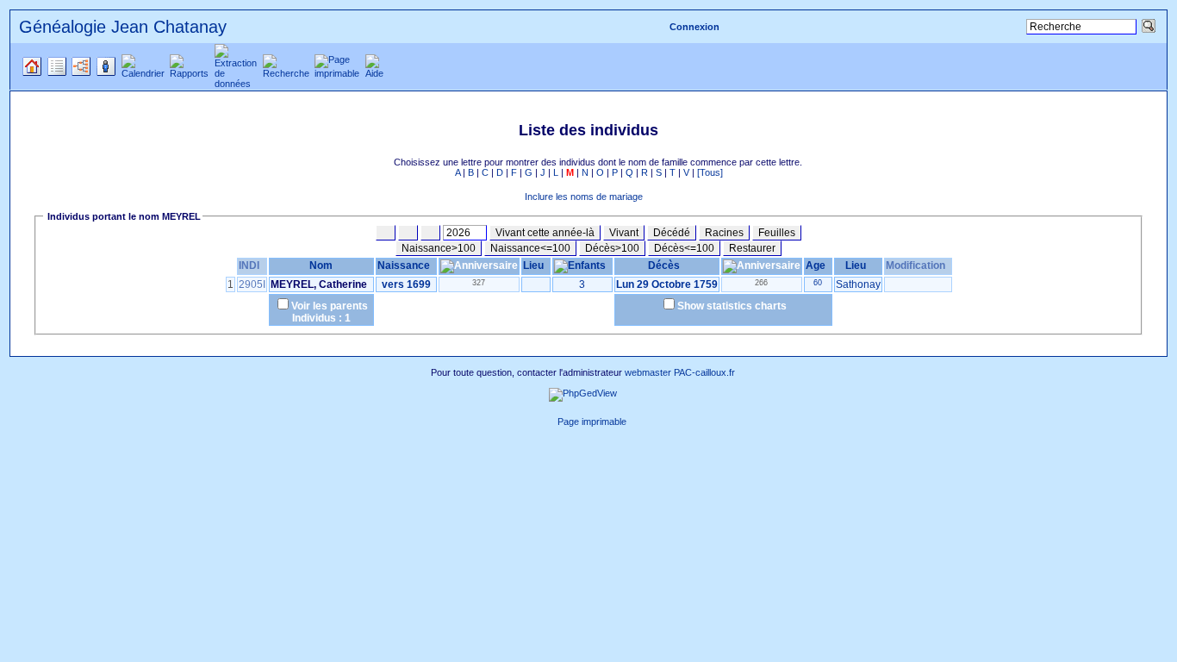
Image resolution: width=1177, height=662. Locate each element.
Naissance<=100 (530, 248)
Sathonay (858, 284)
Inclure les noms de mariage (584, 196)
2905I (252, 284)
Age (815, 265)
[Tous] (710, 172)
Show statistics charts (732, 306)
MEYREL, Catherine (319, 284)
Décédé (671, 233)
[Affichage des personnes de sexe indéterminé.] (430, 232)
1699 (419, 284)
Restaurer (752, 248)
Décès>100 (612, 248)
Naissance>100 (439, 248)
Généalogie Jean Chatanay (123, 26)
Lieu (533, 265)
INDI (249, 265)
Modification (915, 265)
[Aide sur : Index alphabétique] (384, 162)
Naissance (403, 265)
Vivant (623, 233)
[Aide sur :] (662, 196)
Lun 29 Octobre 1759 (667, 284)
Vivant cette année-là (545, 233)
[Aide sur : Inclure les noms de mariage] (515, 196)
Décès (664, 265)
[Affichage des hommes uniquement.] (385, 232)
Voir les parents (329, 306)
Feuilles (776, 233)
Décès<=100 (684, 248)
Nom (321, 265)
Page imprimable (591, 421)
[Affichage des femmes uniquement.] (408, 232)
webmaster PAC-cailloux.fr (680, 372)
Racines (724, 233)
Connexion (694, 27)
